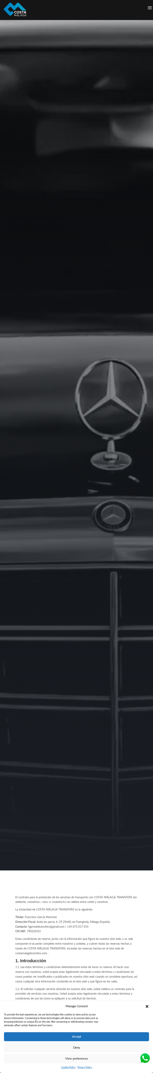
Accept (76, 1036)
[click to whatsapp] (145, 1059)
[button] (147, 1006)
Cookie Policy (68, 1067)
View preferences (76, 1058)
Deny (76, 1047)
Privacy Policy (84, 1067)
